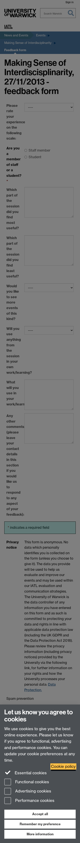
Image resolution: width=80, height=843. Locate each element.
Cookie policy (63, 766)
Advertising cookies (32, 791)
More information (40, 834)
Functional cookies (31, 781)
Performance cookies (34, 800)
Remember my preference (40, 824)
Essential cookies (30, 772)
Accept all (40, 814)
